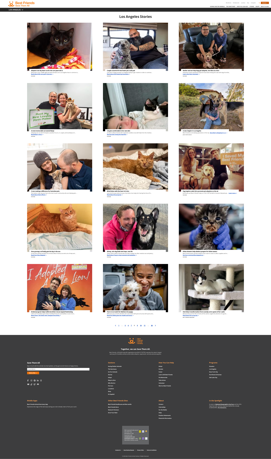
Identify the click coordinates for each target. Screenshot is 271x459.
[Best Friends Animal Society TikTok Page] (31, 385)
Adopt (257, 6)
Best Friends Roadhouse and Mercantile (119, 404)
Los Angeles (212, 369)
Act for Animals (112, 372)
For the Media (163, 410)
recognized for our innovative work (129, 437)
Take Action (162, 380)
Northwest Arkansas (215, 374)
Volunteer (162, 383)
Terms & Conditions (151, 450)
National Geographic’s (224, 404)
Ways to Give (112, 380)
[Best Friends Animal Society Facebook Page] (28, 381)
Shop (248, 2)
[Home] (21, 4)
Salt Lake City (213, 377)
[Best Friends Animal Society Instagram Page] (31, 381)
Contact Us (118, 450)
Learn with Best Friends (166, 374)
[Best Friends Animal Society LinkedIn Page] (38, 381)
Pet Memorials (236, 2)
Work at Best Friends (165, 386)
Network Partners (113, 410)
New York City (213, 372)
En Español (253, 2)
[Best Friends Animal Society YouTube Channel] (28, 385)
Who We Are (228, 2)
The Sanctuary (230, 6)
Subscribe (32, 373)
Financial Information (165, 418)
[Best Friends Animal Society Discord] (38, 385)
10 (141, 325)
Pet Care (110, 386)
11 (144, 325)
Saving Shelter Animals (217, 6)
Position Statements (165, 415)
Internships (162, 407)
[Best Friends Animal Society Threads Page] (41, 381)
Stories (252, 6)
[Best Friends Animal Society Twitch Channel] (35, 385)
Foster (160, 372)
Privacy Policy (140, 450)
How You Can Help (242, 6)
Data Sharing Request (129, 450)
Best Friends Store (113, 407)
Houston (211, 366)
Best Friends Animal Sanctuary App (37, 404)
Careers (161, 404)
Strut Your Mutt (112, 412)
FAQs (160, 412)
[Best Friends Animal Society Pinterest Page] (35, 381)
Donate (264, 3)
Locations (243, 2)
